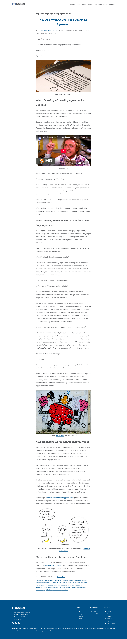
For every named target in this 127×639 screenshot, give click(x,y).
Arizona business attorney (79, 580)
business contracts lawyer (43, 582)
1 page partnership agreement (62, 580)
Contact (109, 611)
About (81, 611)
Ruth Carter (49, 590)
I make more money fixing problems (59, 497)
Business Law (61, 577)
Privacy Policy (111, 623)
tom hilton (60, 436)
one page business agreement (65, 585)
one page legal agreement (50, 587)
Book (80, 618)
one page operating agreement (68, 587)
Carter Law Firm (56, 582)
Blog (80, 614)
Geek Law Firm (66, 582)
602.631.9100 (18, 619)
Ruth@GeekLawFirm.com (22, 612)
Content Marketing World (47, 30)
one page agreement (49, 585)
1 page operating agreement (44, 580)
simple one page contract (60, 590)
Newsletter (96, 614)
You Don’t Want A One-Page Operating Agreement (63, 22)
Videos (81, 616)
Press (94, 611)
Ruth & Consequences (53, 565)
